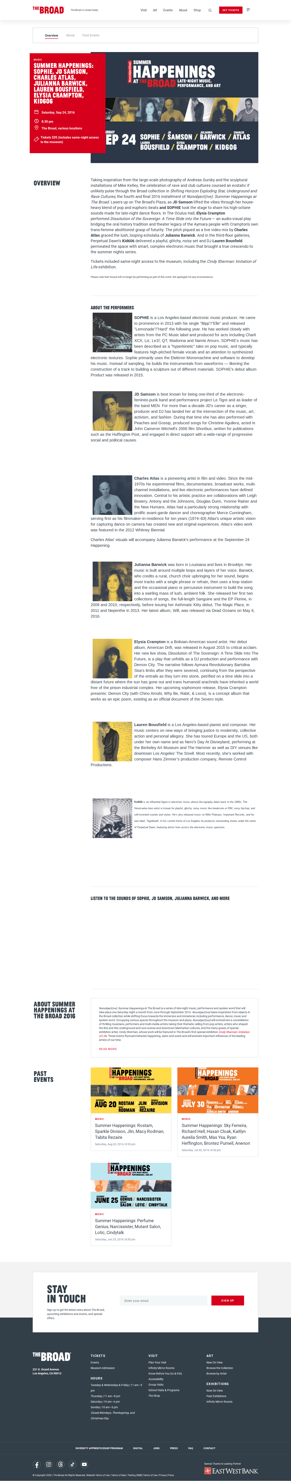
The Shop (154, 1395)
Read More (108, 1049)
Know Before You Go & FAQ (165, 1373)
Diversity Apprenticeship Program (99, 1448)
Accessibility (156, 1379)
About (183, 10)
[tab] (51, 35)
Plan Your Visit (157, 1362)
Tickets (98, 1356)
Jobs (156, 1448)
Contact (209, 1448)
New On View (214, 1362)
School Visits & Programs (163, 1390)
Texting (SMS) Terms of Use (142, 1475)
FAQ (190, 1448)
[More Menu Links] (248, 10)
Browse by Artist (216, 1373)
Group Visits (156, 1384)
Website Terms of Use (97, 1475)
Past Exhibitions (216, 1396)
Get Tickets (231, 10)
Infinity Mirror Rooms (161, 1368)
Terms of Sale (118, 1475)
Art (155, 10)
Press (174, 1448)
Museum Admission (103, 1368)
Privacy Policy (166, 1475)
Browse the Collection (219, 1368)
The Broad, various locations (62, 128)
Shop (197, 10)
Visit (144, 10)
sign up (227, 1300)
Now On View (214, 1390)
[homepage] (49, 10)
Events (168, 10)
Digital (138, 1448)
